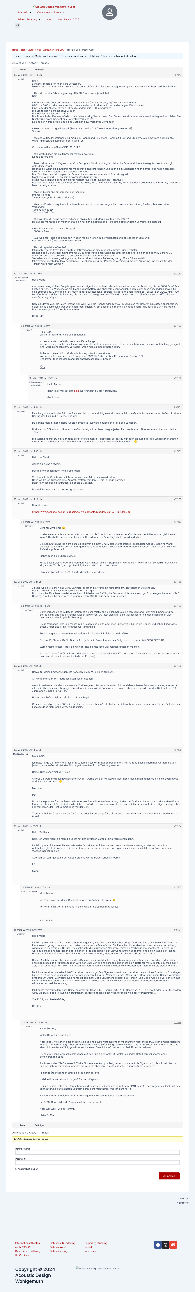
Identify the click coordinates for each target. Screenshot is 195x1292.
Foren (22, 49)
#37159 (177, 606)
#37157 (177, 521)
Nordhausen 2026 (68, 19)
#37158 (177, 581)
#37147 (177, 75)
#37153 (177, 325)
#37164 (177, 826)
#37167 (177, 887)
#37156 (177, 378)
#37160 (177, 666)
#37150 (177, 273)
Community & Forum (49, 12)
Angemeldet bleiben (28, 1169)
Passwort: (20, 1158)
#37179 (177, 1022)
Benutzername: (22, 1148)
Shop (49, 19)
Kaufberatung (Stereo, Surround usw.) (46, 49)
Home (15, 49)
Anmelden (169, 1175)
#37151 (177, 407)
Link (76, 390)
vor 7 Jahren (103, 56)
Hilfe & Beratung (27, 19)
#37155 (177, 499)
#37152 (177, 451)
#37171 (177, 929)
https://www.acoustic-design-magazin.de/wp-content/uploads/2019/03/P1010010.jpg (81, 511)
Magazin (23, 12)
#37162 (177, 750)
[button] (17, 25)
